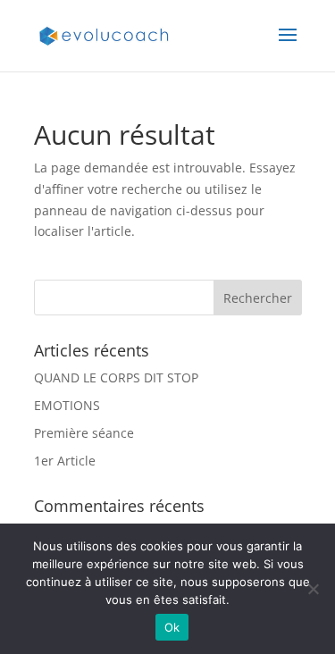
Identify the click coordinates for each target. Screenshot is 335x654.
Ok (172, 627)
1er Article (65, 460)
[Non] (313, 589)
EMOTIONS (67, 405)
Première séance (84, 432)
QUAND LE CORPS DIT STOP (116, 377)
